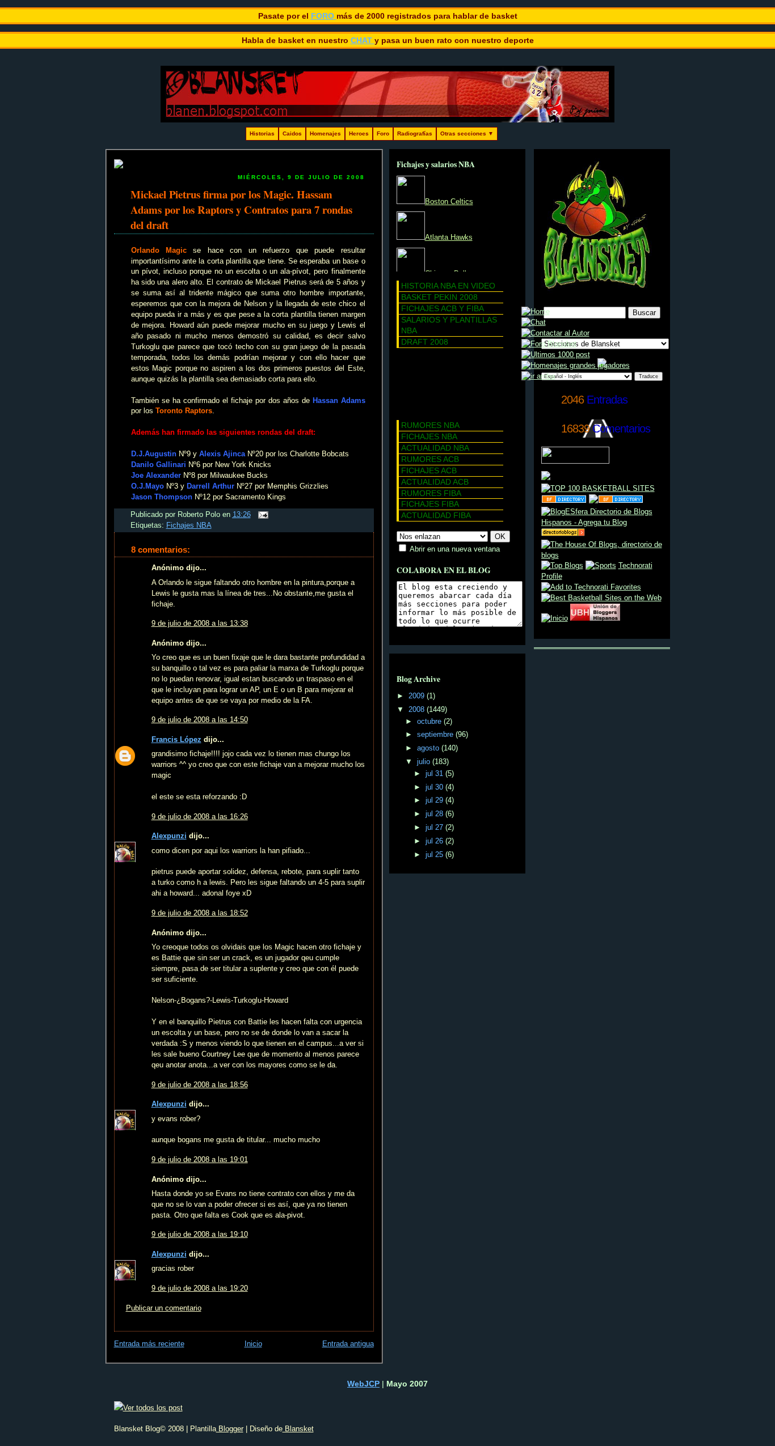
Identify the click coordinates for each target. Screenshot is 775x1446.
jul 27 (435, 828)
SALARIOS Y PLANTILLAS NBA (449, 325)
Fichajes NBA (189, 525)
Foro (383, 133)
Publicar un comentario (163, 1308)
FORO (323, 15)
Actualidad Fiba (436, 515)
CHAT (362, 40)
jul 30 (435, 787)
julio (424, 762)
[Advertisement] (448, 382)
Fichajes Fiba (430, 503)
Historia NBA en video (448, 285)
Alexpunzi (169, 836)
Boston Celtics (449, 202)
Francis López (176, 740)
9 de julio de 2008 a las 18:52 (199, 913)
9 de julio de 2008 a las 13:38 (199, 623)
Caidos (292, 133)
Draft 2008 (424, 341)
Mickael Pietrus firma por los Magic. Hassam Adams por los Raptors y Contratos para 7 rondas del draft (241, 209)
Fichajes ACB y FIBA (442, 308)
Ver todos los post (153, 1407)
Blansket (298, 1428)
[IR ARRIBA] (538, 376)
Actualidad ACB (435, 481)
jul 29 (435, 800)
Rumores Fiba (431, 493)
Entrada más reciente (149, 1344)
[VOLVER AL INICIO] (535, 312)
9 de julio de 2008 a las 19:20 (199, 1288)
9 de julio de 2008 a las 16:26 (199, 817)
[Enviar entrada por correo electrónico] (261, 515)
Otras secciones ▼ (467, 133)
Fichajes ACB (429, 470)
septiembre (436, 735)
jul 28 (435, 814)
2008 (417, 710)
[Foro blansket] (548, 344)
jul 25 (435, 855)
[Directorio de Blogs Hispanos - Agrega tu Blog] (602, 523)
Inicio (253, 1344)
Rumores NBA (430, 425)
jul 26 (435, 841)
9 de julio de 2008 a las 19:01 (199, 1160)
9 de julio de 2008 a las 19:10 (199, 1235)
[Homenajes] (575, 366)
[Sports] (601, 566)
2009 (417, 696)
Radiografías (414, 133)
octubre (430, 722)
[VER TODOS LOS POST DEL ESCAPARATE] (555, 355)
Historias (262, 133)
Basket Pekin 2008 (439, 297)
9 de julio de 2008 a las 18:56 (199, 1085)
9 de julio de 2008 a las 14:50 (199, 720)
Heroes (359, 133)
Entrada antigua (348, 1344)
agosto (429, 748)
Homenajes (325, 133)
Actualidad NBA (435, 447)
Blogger (229, 1428)
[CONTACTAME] (555, 333)
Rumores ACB (430, 459)
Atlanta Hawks (449, 237)
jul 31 (435, 774)
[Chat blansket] (533, 322)
